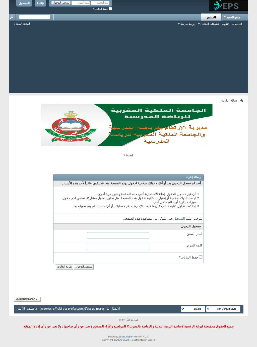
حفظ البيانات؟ (101, 9)
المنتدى (211, 17)
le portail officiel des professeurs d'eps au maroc (72, 308)
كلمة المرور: (194, 245)
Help (40, 3)
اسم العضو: (194, 234)
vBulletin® (128, 336)
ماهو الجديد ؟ (232, 17)
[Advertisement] (128, 58)
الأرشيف (32, 308)
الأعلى (21, 308)
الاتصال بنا (113, 308)
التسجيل (24, 3)
